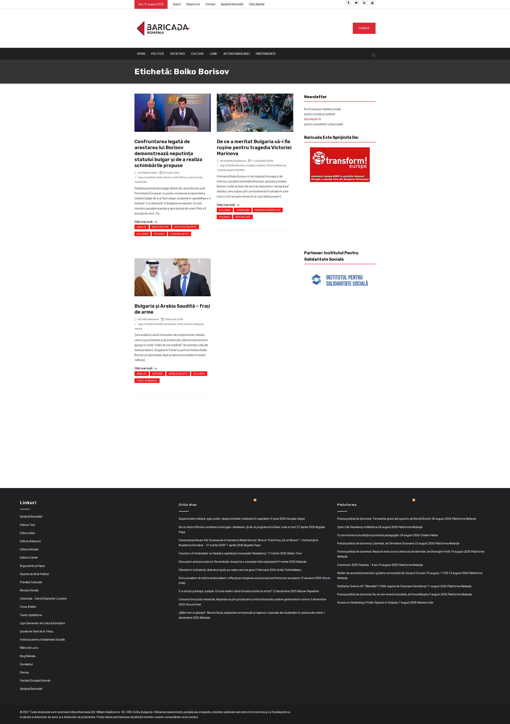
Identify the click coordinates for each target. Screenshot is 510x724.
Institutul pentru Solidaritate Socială (42, 639)
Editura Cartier (29, 557)
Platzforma (347, 505)
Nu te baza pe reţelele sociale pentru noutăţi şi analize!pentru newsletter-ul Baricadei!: (323, 117)
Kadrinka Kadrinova (267, 210)
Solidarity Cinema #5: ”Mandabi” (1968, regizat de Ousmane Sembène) (382, 586)
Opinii (141, 54)
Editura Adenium (30, 541)
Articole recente (186, 227)
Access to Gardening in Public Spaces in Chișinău (367, 602)
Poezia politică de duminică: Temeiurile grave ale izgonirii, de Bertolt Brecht (384, 518)
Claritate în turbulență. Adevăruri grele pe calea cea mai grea (217, 569)
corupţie (250, 165)
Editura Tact (27, 524)
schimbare (141, 181)
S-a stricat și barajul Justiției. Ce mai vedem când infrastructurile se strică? (225, 591)
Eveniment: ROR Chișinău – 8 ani (357, 564)
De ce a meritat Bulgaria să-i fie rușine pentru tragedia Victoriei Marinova (254, 147)
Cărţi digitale (257, 4)
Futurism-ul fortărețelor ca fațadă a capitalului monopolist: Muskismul (223, 553)
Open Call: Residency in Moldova (357, 527)
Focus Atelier (28, 606)
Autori (177, 4)
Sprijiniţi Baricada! (232, 4)
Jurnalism (242, 210)
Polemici (159, 234)
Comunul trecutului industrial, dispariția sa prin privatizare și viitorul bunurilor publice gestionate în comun (244, 599)
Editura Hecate (29, 549)
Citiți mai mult (143, 221)
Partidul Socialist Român (35, 680)
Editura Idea (27, 533)
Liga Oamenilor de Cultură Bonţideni (42, 623)
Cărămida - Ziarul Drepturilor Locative (43, 598)
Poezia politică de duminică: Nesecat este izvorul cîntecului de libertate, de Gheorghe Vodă (393, 551)
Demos (24, 672)
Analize (141, 227)
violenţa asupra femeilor (231, 169)
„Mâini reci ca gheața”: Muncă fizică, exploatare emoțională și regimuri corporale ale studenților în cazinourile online (251, 612)
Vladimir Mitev (179, 234)
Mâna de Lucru (29, 647)
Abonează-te (312, 119)
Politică (157, 54)
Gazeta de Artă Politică (34, 574)
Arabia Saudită (154, 324)
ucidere (260, 165)
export (138, 328)
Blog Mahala (27, 656)
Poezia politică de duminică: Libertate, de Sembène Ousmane (375, 543)
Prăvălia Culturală (31, 582)
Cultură (197, 54)
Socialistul (26, 664)
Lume (213, 54)
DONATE (364, 28)
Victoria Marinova (276, 165)
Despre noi (193, 4)
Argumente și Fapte (32, 565)
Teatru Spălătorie (31, 615)
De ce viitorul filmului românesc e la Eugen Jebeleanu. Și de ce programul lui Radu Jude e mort (237, 527)
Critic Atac (188, 505)
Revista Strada (29, 590)
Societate (177, 54)
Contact (210, 4)
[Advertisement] (270, 27)
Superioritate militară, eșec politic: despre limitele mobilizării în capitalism (224, 518)
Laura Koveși (194, 177)
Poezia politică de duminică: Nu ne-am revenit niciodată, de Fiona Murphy (383, 594)
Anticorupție (160, 227)
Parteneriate (266, 54)
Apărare (157, 373)
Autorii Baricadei (236, 54)
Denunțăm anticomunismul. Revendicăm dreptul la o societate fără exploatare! (228, 561)
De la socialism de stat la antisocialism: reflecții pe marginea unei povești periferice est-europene (239, 578)
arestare (151, 177)
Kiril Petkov (180, 177)
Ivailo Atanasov (147, 380)
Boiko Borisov (165, 177)
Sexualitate (242, 217)
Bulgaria (142, 234)
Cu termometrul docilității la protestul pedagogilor (368, 535)
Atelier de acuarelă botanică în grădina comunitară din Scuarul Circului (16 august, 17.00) (392, 573)
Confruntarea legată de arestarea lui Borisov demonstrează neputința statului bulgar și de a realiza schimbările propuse (168, 153)
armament (170, 324)
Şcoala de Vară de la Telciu (36, 631)
